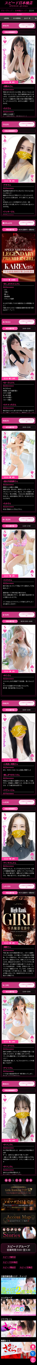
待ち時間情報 (17, 18)
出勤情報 (6, 18)
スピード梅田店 (9, 1257)
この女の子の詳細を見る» (26, 25)
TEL (33, 1355)
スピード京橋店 (26, 1267)
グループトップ (6, 10)
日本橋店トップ (21, 10)
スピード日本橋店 (18, 3)
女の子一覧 (27, 18)
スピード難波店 (9, 1267)
